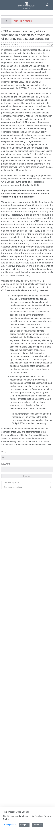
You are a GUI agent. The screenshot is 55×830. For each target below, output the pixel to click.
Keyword (5, 464)
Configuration (10, 825)
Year (3, 452)
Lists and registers (11, 483)
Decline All (37, 825)
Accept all (24, 825)
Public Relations (23, 21)
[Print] (51, 44)
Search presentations (13, 487)
